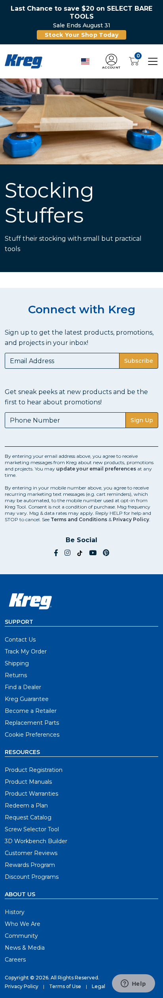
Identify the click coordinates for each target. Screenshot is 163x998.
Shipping (17, 663)
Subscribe (138, 360)
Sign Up (142, 420)
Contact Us (20, 639)
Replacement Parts (32, 722)
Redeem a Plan (26, 805)
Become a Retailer (31, 710)
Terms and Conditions (79, 519)
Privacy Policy (131, 519)
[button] (111, 61)
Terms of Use (65, 986)
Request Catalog (28, 817)
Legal (98, 986)
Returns (16, 675)
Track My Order (26, 651)
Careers (15, 959)
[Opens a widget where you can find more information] (133, 984)
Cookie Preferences (32, 734)
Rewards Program (30, 864)
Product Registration (34, 769)
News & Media (25, 947)
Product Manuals (28, 781)
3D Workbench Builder (36, 841)
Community (21, 935)
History (15, 912)
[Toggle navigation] (153, 60)
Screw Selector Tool (32, 829)
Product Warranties (31, 793)
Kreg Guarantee (27, 699)
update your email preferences (96, 469)
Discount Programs (32, 876)
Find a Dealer (23, 687)
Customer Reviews (31, 853)
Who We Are (22, 924)
